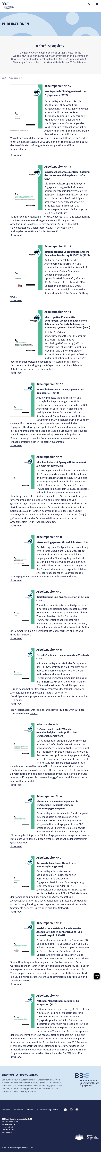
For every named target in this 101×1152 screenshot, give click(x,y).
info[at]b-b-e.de (8, 1130)
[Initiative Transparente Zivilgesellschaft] (86, 1137)
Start (4, 78)
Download (16, 155)
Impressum (6, 1110)
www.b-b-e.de (7, 1132)
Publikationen (14, 78)
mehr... (33, 713)
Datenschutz (18, 1110)
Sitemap (30, 1110)
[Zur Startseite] (8, 5)
